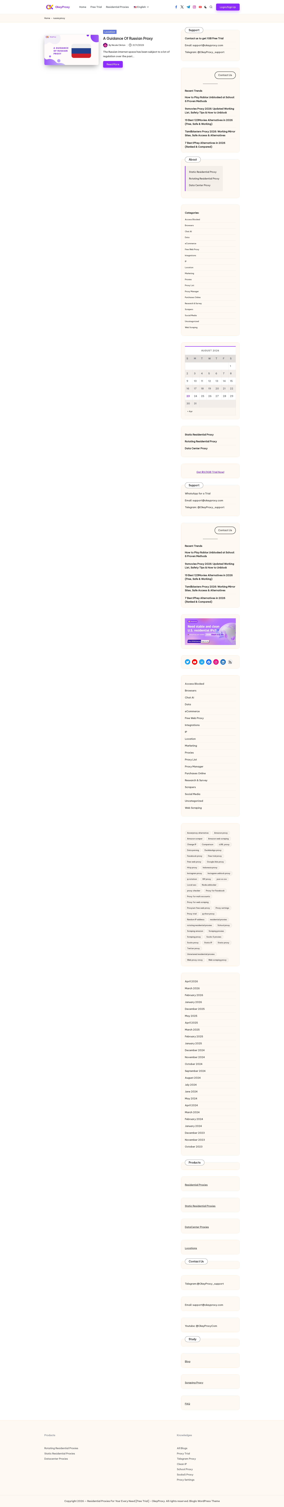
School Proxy (185, 1469)
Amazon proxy (221, 833)
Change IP (191, 844)
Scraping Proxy (194, 1382)
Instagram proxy (194, 873)
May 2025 (191, 1015)
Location (110, 31)
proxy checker (193, 890)
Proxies (188, 279)
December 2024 (195, 1050)
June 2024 (191, 1091)
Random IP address (195, 919)
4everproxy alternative (198, 833)
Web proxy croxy (195, 960)
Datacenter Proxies (56, 1458)
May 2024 (191, 1098)
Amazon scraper (194, 838)
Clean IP (182, 1464)
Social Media (191, 315)
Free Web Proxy (192, 249)
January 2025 (193, 1043)
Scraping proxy (194, 937)
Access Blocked (192, 219)
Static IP (208, 942)
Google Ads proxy (215, 862)
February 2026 (194, 995)
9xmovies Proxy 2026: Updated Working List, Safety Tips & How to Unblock (209, 110)
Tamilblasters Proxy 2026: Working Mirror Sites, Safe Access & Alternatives (210, 133)
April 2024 (191, 1105)
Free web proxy (194, 862)
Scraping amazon (195, 931)
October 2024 (193, 1064)
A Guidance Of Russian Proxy (128, 38)
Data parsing (193, 850)
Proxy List (189, 285)
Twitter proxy (193, 948)
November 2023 (195, 1139)
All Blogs (182, 1448)
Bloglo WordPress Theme (204, 1501)
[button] (228, 7)
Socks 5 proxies (213, 937)
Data (187, 237)
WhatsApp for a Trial (197, 493)
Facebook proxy (194, 856)
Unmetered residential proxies (201, 954)
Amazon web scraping (218, 838)
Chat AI (188, 231)
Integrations (190, 255)
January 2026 (193, 1002)
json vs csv (222, 879)
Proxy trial (192, 914)
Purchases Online (193, 297)
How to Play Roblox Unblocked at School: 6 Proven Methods (210, 99)
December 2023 (195, 1132)
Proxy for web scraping (198, 902)
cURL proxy (224, 844)
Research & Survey (193, 303)
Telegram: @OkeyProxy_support (204, 52)
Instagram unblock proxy (219, 873)
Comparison (207, 844)
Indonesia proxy (210, 867)
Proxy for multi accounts (198, 896)
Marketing (189, 273)
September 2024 (195, 1071)
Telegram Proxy (186, 1458)
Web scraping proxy (217, 960)
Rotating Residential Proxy (204, 178)
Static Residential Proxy (202, 171)
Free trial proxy (215, 856)
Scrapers (189, 309)
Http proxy (192, 867)
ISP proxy (206, 879)
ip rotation (192, 879)
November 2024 (195, 1057)
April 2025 (191, 1022)
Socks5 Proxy (185, 1474)
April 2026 (191, 981)
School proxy (224, 925)
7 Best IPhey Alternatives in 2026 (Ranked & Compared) (205, 144)
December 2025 (195, 1009)
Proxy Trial (183, 1453)
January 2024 (193, 1126)
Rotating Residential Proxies (61, 1448)
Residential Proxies (196, 1184)
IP (186, 261)
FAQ (187, 1403)
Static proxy (223, 942)
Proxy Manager (192, 291)
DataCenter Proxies (197, 1227)
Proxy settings (222, 908)
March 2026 (192, 988)
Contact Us (225, 75)
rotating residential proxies (199, 925)
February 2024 (194, 1119)
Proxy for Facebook (215, 890)
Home (47, 18)
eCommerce (190, 243)
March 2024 (192, 1112)
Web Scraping (191, 327)
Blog (187, 1361)
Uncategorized (192, 321)
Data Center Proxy (199, 185)
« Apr (190, 411)
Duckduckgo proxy (213, 850)
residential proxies (218, 919)
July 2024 (191, 1084)
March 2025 (192, 1029)
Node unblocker (209, 885)
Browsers (189, 225)
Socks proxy (193, 942)
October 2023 (193, 1146)
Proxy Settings (186, 1479)
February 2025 (194, 1036)
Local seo (191, 885)
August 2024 (193, 1077)
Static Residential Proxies (200, 1206)
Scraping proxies (216, 931)
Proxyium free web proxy (198, 908)
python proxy (208, 914)
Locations (191, 1248)
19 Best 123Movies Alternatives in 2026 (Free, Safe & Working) (209, 122)
